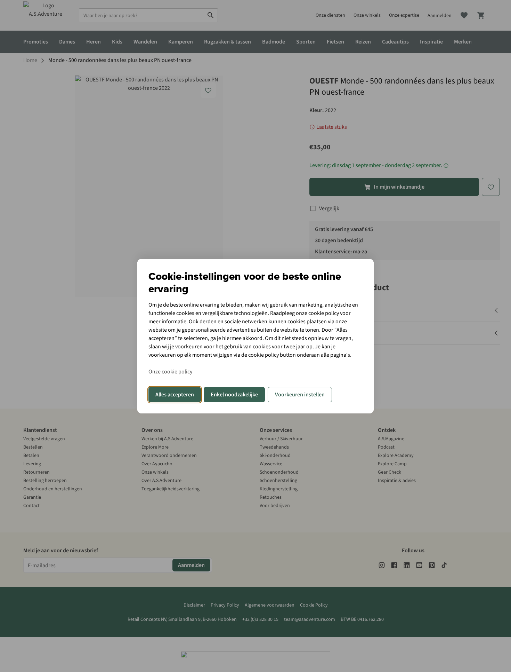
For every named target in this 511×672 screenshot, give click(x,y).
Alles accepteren (174, 394)
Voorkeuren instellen (300, 394)
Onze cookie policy (170, 371)
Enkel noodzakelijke (234, 394)
